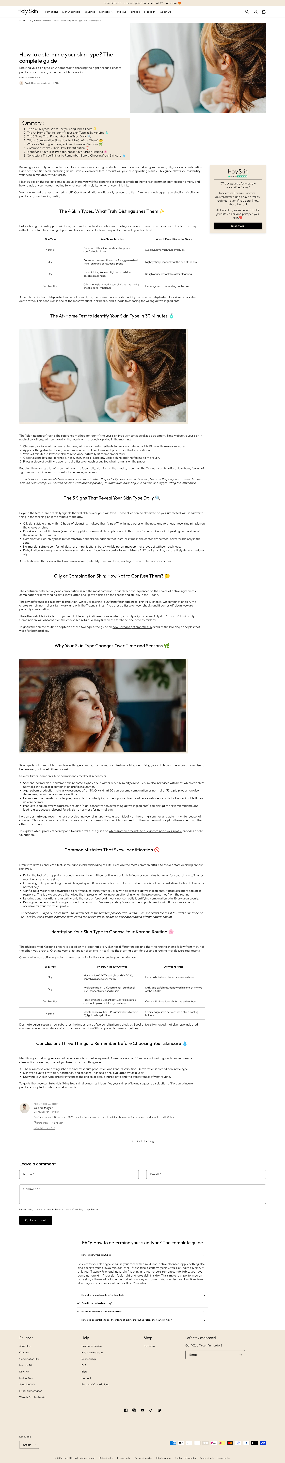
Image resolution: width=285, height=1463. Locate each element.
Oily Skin (24, 1352)
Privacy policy (124, 1458)
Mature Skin (26, 1378)
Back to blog (145, 1141)
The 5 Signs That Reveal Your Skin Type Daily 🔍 (59, 136)
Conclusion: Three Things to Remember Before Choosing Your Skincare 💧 (76, 155)
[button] (247, 12)
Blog (84, 1371)
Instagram (42, 1122)
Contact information (185, 1458)
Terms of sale (207, 1458)
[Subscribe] (241, 1354)
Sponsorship (88, 1358)
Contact (86, 1378)
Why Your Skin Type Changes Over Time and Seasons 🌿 (65, 144)
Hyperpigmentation (30, 1390)
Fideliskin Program (92, 1352)
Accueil (22, 20)
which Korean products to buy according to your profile (145, 831)
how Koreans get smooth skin (132, 627)
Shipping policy (163, 1458)
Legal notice (224, 1458)
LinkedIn (58, 1122)
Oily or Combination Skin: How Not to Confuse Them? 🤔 (65, 140)
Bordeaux (149, 1346)
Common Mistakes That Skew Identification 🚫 (58, 148)
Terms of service (143, 1458)
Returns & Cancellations (95, 1384)
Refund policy (106, 1458)
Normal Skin (26, 1365)
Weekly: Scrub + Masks (32, 1397)
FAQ (84, 1365)
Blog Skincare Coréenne (39, 20)
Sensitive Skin (27, 1384)
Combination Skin (29, 1358)
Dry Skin (24, 1371)
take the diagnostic (46, 196)
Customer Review (91, 1346)
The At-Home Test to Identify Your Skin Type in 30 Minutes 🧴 (68, 132)
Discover (238, 226)
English (27, 1444)
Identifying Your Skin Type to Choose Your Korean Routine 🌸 (67, 152)
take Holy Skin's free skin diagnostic (72, 1083)
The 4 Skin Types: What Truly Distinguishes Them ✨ (62, 129)
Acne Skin (25, 1346)
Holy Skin (68, 1458)
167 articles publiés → (44, 1128)
